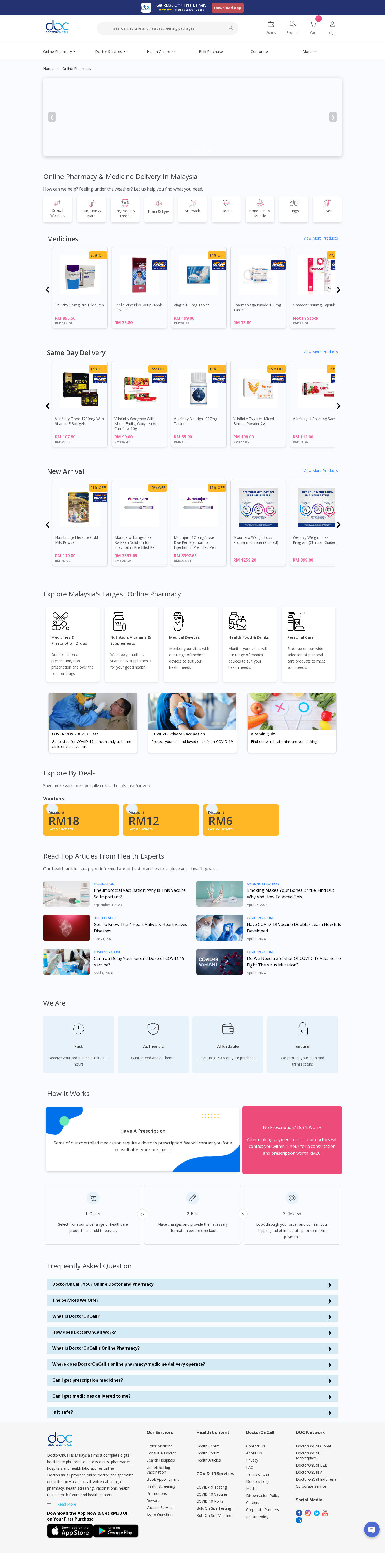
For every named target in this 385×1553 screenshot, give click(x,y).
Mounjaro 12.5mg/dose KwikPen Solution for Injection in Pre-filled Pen (195, 542)
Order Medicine (160, 1445)
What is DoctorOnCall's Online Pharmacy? (96, 1348)
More (307, 51)
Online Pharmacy (57, 51)
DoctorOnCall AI (309, 1472)
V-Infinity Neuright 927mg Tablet (195, 421)
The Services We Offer (75, 1300)
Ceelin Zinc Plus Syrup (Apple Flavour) (138, 307)
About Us (254, 1453)
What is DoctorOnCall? (76, 1316)
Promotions (157, 1493)
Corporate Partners (262, 1509)
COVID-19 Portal (210, 1501)
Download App (227, 7)
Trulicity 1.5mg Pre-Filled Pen (79, 304)
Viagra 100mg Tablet (191, 304)
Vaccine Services (160, 1507)
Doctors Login (258, 1481)
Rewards (154, 1500)
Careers (252, 1502)
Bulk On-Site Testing (213, 1508)
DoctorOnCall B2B (311, 1465)
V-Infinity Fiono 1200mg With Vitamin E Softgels (79, 421)
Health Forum (208, 1453)
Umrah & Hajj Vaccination (158, 1470)
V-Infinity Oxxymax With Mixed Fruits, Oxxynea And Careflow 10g (137, 423)
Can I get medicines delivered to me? (91, 1396)
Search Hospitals (161, 1460)
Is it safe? (62, 1412)
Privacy (252, 1460)
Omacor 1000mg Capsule (314, 304)
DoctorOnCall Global (313, 1445)
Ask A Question (160, 1514)
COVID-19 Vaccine (211, 1494)
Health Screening (161, 1486)
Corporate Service (311, 1486)
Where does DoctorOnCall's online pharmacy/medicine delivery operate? (128, 1364)
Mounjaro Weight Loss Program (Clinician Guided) (255, 540)
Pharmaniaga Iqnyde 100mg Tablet (257, 307)
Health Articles (208, 1460)
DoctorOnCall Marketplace (307, 1455)
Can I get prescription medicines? (87, 1380)
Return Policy (257, 1516)
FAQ (250, 1467)
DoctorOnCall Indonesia (316, 1479)
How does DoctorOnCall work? (84, 1332)
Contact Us (255, 1445)
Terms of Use (258, 1474)
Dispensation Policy (262, 1495)
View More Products (321, 238)
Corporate (259, 51)
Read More (66, 1504)
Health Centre (158, 51)
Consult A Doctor (161, 1453)
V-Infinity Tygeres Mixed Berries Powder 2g (253, 421)
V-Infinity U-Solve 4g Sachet (316, 418)
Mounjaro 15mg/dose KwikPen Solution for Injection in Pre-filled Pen (135, 542)
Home (48, 68)
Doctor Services (108, 51)
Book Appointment (163, 1479)
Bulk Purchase (211, 51)
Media (251, 1488)
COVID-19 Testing (211, 1487)
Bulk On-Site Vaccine (213, 1515)
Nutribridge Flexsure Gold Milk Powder (76, 540)
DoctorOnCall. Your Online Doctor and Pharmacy (102, 1284)
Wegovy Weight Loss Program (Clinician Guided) (315, 540)
